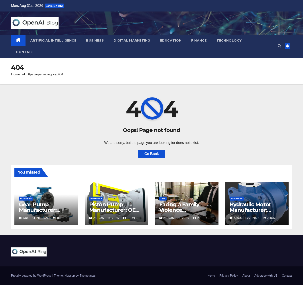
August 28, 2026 (36, 218)
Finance (199, 40)
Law (163, 198)
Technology (229, 40)
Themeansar (87, 275)
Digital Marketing (132, 40)
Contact (25, 52)
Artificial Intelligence (53, 40)
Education (171, 40)
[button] (279, 46)
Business (95, 40)
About (246, 275)
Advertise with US (265, 275)
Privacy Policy (228, 275)
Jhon (61, 218)
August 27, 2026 (247, 218)
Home (15, 74)
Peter (202, 218)
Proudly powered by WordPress (31, 275)
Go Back (151, 154)
